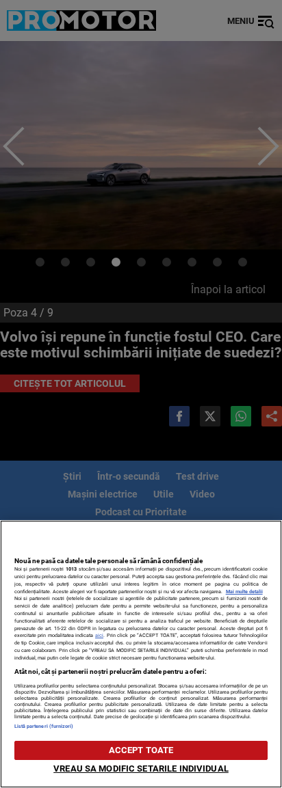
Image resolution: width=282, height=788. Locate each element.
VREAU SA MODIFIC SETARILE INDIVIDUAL (141, 768)
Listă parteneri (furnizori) (44, 726)
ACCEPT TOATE (141, 750)
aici (99, 635)
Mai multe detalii (244, 591)
